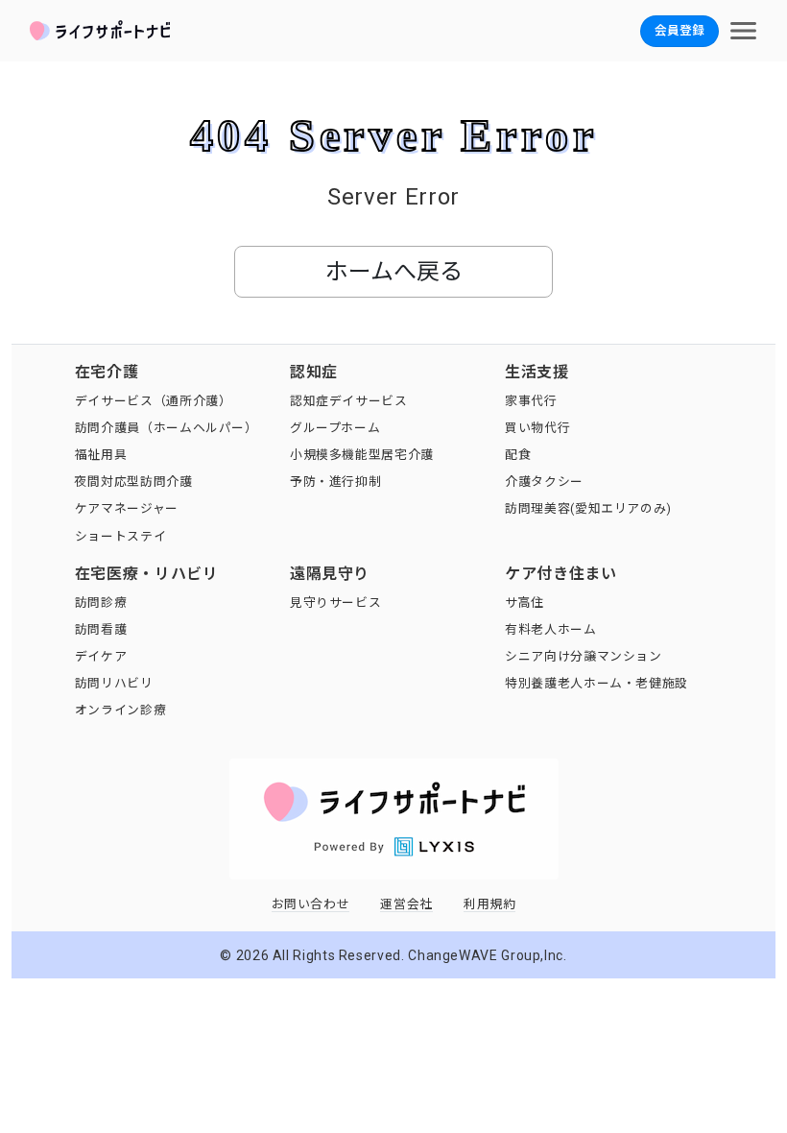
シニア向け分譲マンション (583, 656)
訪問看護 (101, 629)
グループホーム (335, 428)
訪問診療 (101, 602)
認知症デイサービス (349, 401)
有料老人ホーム (550, 629)
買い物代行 (537, 428)
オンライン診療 (120, 710)
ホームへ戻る (394, 271)
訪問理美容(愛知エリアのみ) (588, 508)
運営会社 (406, 904)
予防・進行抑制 (335, 481)
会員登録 (679, 30)
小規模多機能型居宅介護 (362, 454)
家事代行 (531, 401)
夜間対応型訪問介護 (134, 481)
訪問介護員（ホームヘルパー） (166, 428)
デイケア (101, 656)
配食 (518, 454)
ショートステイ (120, 536)
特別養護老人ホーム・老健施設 (596, 683)
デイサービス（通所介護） (153, 401)
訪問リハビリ (114, 683)
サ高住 (524, 602)
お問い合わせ (311, 904)
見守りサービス (335, 602)
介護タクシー (544, 481)
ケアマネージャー (127, 508)
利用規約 (490, 904)
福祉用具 (101, 454)
